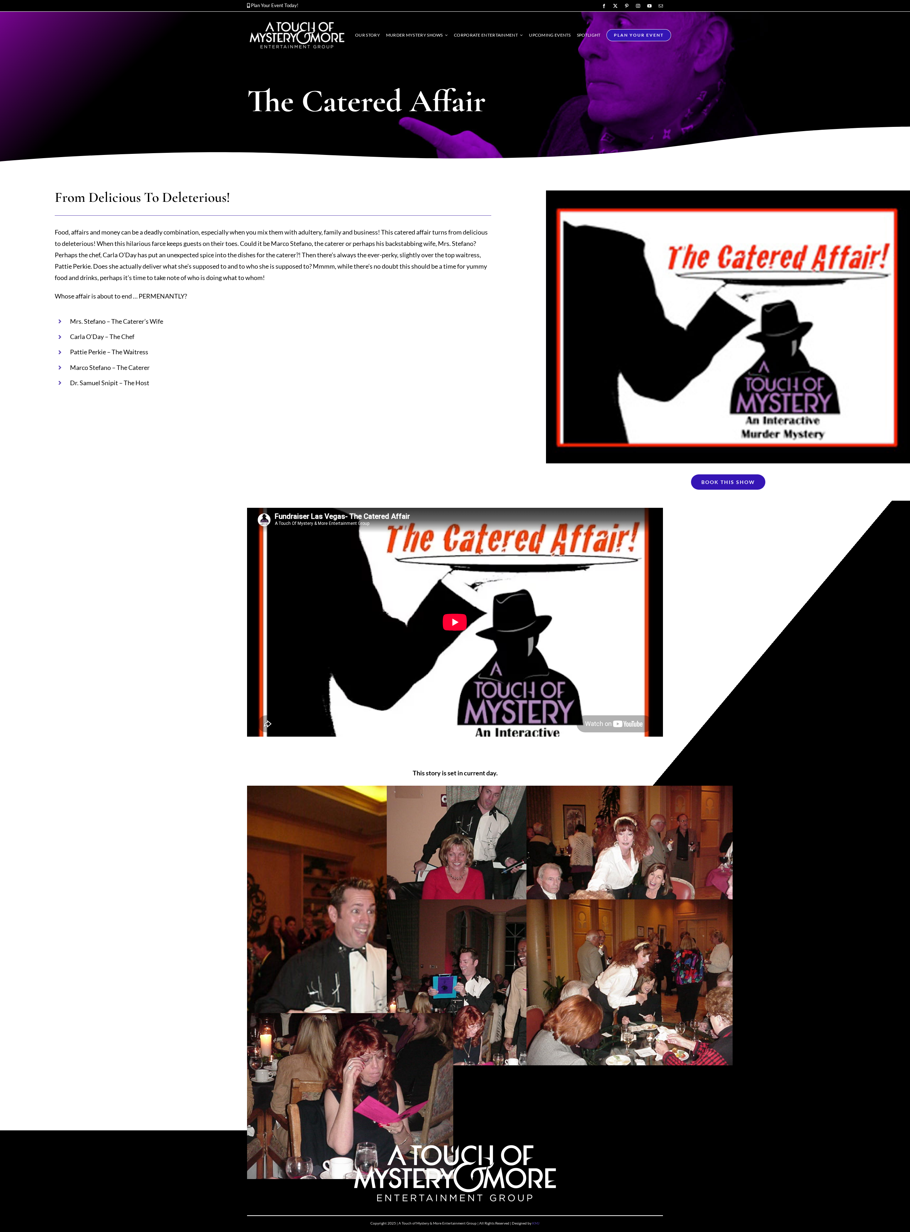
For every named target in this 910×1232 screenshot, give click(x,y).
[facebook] (604, 6)
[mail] (661, 6)
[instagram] (638, 6)
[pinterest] (627, 6)
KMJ (535, 1223)
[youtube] (649, 6)
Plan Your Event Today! (274, 5)
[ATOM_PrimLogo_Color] (297, 22)
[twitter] (615, 6)
